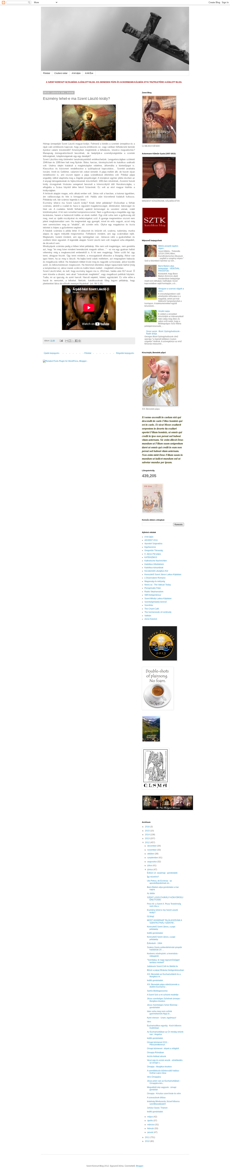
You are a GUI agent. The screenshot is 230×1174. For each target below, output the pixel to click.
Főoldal (46, 73)
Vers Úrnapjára (154, 1077)
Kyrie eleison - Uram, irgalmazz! (161, 1018)
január (150, 1132)
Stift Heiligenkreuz (152, 595)
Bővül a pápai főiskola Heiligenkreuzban (165, 970)
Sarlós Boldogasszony (157, 991)
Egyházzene (150, 547)
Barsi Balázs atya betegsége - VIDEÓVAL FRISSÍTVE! (169, 268)
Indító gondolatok (155, 933)
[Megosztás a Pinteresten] (79, 340)
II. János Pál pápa (152, 554)
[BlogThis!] (70, 340)
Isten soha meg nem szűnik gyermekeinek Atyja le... (159, 1012)
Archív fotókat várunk (156, 1056)
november (152, 850)
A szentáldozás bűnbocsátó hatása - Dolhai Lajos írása (163, 1071)
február (150, 1128)
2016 (147, 827)
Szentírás (148, 605)
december (152, 846)
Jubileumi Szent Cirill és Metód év (162, 966)
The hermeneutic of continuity (157, 612)
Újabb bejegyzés (51, 353)
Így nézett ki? (153, 877)
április (150, 1120)
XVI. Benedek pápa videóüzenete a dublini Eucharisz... (163, 985)
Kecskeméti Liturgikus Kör (156, 571)
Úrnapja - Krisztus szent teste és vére (164, 1093)
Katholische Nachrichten (155, 561)
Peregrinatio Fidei (152, 588)
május (150, 1117)
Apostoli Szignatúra (153, 543)
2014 (147, 834)
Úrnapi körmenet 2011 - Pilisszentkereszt (158, 1043)
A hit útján (76, 73)
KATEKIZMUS (150, 557)
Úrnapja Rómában (155, 1052)
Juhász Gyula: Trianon (157, 1108)
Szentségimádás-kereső (155, 602)
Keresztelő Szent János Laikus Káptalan (162, 574)
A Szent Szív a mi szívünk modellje (162, 995)
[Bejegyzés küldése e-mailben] (61, 341)
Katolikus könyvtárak (153, 567)
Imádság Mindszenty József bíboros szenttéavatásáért (163, 1102)
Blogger (139, 1166)
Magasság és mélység (154, 581)
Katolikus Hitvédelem (154, 564)
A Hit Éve (89, 73)
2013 (147, 838)
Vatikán (147, 615)
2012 (147, 842)
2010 (147, 1141)
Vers (149, 1021)
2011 (147, 1137)
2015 (147, 831)
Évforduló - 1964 (154, 943)
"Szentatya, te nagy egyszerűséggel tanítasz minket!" (163, 961)
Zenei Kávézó (150, 619)
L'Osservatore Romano (155, 578)
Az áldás (151, 893)
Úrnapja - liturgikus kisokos (159, 1066)
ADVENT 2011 (151, 540)
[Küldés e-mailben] (66, 340)
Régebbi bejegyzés (125, 353)
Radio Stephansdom (153, 591)
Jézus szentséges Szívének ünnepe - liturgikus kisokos (164, 999)
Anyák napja (164, 311)
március (151, 1124)
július (150, 865)
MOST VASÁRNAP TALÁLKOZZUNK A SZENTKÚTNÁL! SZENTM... (164, 921)
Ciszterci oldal (60, 73)
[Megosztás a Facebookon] (76, 340)
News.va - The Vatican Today (157, 585)
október (151, 854)
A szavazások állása (156, 1097)
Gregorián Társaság (153, 550)
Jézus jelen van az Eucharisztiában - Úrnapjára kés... (163, 1082)
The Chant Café (151, 609)
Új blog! (150, 916)
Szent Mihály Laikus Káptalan (158, 598)
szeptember (153, 857)
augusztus (152, 861)
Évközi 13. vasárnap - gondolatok (162, 873)
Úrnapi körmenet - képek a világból (163, 1048)
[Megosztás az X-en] (73, 340)
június (150, 869)
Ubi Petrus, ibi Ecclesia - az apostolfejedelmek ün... (159, 882)
